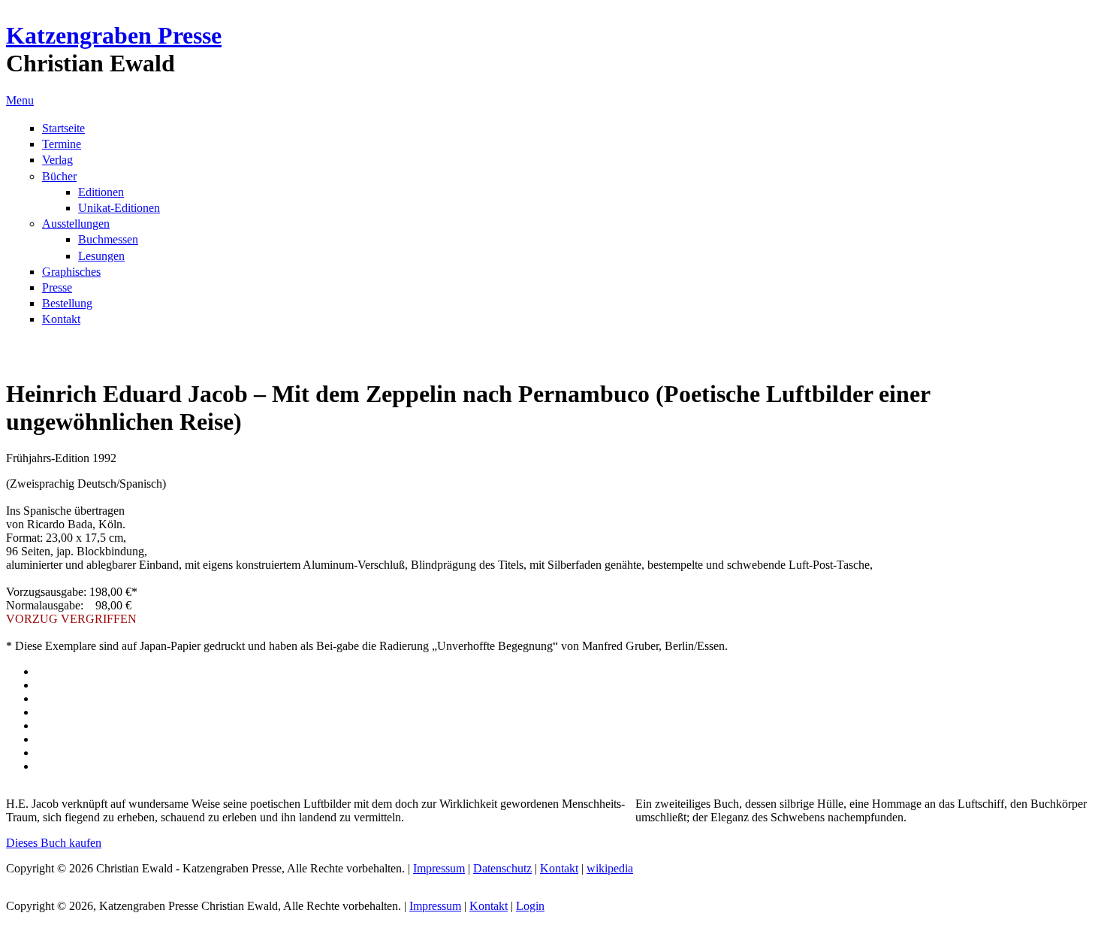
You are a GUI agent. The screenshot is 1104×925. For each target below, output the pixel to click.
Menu (20, 100)
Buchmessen (108, 239)
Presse (57, 287)
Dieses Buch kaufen (53, 842)
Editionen (101, 192)
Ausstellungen (76, 223)
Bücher (59, 176)
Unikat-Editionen (119, 207)
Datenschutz (502, 868)
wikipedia (610, 868)
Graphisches (71, 271)
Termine (61, 144)
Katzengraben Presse (114, 35)
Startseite (63, 128)
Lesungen (101, 255)
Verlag (57, 159)
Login (530, 905)
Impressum (439, 868)
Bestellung (67, 303)
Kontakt (61, 319)
